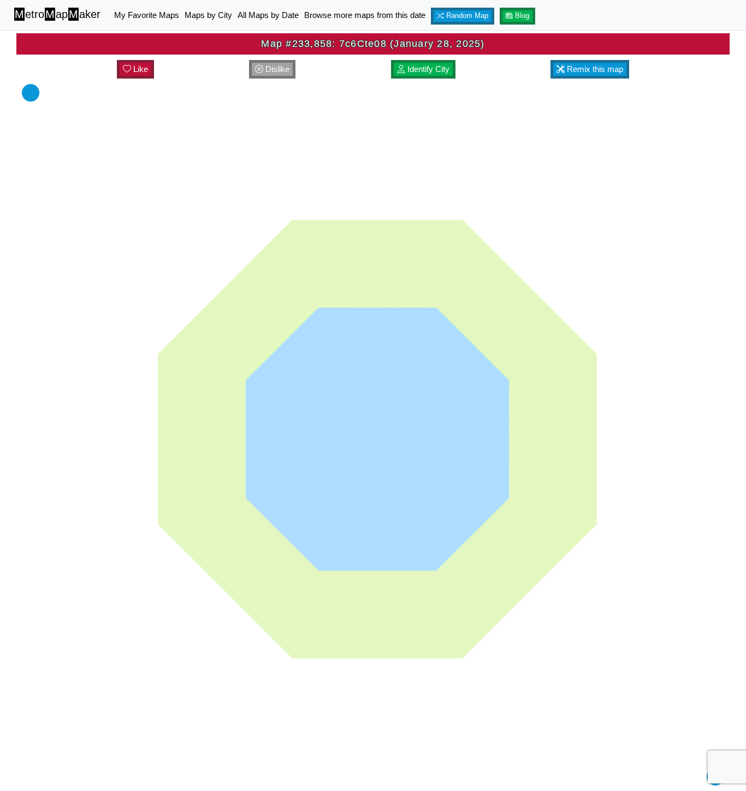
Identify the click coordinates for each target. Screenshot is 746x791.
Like (139, 69)
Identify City (427, 69)
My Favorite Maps (146, 15)
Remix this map (594, 69)
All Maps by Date (268, 15)
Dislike (276, 69)
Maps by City (208, 15)
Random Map (466, 16)
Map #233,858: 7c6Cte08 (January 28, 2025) (372, 43)
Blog (521, 16)
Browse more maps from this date (364, 15)
